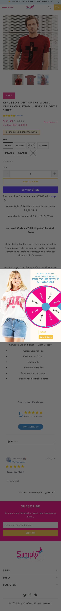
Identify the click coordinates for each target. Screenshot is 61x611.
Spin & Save (46, 337)
